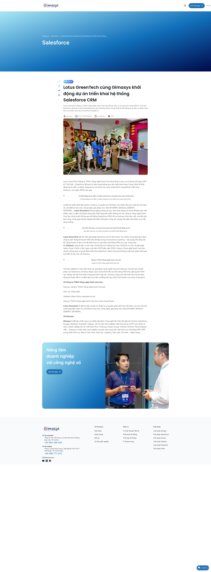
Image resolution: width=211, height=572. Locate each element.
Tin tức (149, 5)
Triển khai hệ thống (130, 434)
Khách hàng (98, 434)
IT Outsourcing (128, 441)
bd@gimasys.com (48, 457)
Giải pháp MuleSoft (160, 445)
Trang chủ (45, 36)
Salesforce (54, 36)
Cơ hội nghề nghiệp (177, 5)
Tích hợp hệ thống (129, 438)
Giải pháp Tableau (160, 441)
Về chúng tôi (65, 5)
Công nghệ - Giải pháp (121, 5)
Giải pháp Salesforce (161, 434)
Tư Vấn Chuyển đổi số (131, 431)
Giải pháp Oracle (159, 438)
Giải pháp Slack (159, 448)
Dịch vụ (93, 5)
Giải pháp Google (159, 431)
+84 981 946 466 (53, 442)
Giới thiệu (98, 431)
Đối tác (97, 438)
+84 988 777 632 (53, 453)
